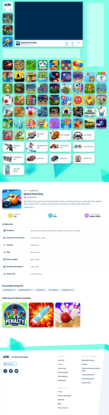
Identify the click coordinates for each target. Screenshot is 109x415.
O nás (60, 391)
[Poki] (7, 4)
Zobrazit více (28, 207)
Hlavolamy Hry (63, 372)
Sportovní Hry (9, 290)
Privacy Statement (88, 375)
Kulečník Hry (34, 190)
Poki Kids (61, 400)
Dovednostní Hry (25, 290)
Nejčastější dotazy (88, 360)
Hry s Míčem (54, 290)
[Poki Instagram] (11, 371)
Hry (25, 190)
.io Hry (60, 364)
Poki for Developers (64, 396)
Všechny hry (62, 380)
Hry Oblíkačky (62, 376)
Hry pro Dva (62, 368)
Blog (59, 404)
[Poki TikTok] (5, 371)
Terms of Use (86, 383)
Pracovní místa (63, 408)
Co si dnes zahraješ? (10, 10)
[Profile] (5, 10)
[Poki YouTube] (16, 371)
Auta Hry (61, 360)
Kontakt (84, 364)
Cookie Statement (88, 379)
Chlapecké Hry (67, 290)
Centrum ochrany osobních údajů (91, 369)
